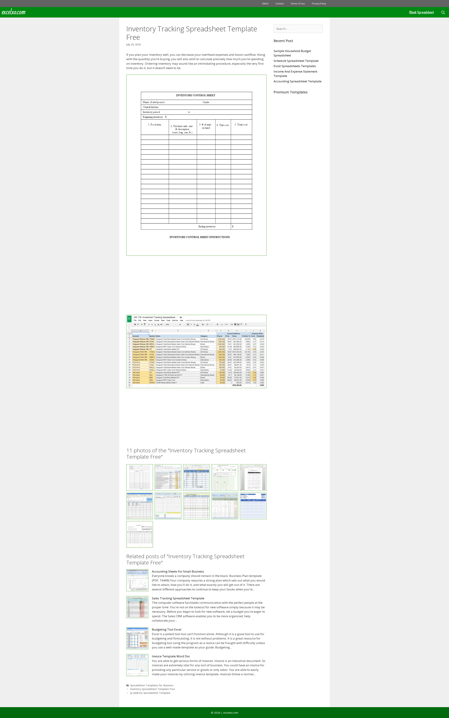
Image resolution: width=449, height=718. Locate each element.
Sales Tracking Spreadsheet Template (178, 598)
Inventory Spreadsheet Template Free (152, 689)
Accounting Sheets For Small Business (178, 571)
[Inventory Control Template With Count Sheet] (139, 506)
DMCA (265, 3)
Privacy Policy (319, 3)
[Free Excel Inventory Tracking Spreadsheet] (196, 387)
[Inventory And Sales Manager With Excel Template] (253, 477)
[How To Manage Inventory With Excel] (196, 477)
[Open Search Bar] (443, 12)
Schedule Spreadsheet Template (296, 61)
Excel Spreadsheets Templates (295, 66)
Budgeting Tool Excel (166, 629)
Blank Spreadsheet (421, 12)
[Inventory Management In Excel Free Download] (196, 506)
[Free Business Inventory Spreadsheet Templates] (196, 255)
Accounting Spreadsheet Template (297, 81)
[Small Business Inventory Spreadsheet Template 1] (253, 506)
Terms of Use (298, 3)
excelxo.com (14, 12)
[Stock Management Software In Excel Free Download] (139, 534)
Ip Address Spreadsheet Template (150, 693)
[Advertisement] (196, 285)
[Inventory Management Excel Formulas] (168, 506)
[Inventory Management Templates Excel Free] (225, 506)
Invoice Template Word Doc (171, 656)
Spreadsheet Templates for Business (151, 685)
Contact (280, 3)
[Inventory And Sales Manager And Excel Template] (225, 477)
